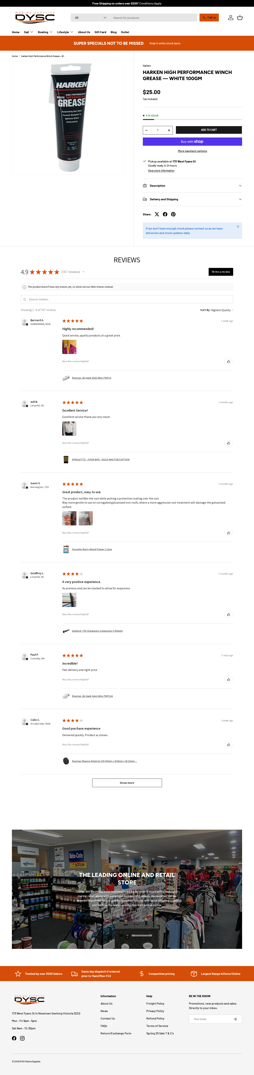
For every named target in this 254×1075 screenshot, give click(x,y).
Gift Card (100, 32)
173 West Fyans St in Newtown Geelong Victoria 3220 (46, 1013)
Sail (26, 32)
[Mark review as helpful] (228, 361)
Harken (147, 65)
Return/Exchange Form (116, 1033)
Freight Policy (155, 1003)
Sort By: (205, 310)
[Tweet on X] (157, 214)
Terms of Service (157, 1025)
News (104, 1011)
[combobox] (134, 18)
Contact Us (108, 1018)
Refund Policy (155, 1018)
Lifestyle (63, 32)
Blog (114, 32)
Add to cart (209, 129)
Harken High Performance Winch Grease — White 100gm (43, 56)
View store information (161, 170)
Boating (43, 32)
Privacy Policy (155, 1011)
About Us (84, 32)
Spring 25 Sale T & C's (160, 1033)
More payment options (192, 151)
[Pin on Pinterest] (173, 214)
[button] (240, 17)
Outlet (125, 32)
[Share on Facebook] (165, 214)
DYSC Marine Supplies (30, 1061)
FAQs (104, 1025)
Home (16, 32)
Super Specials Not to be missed (109, 43)
